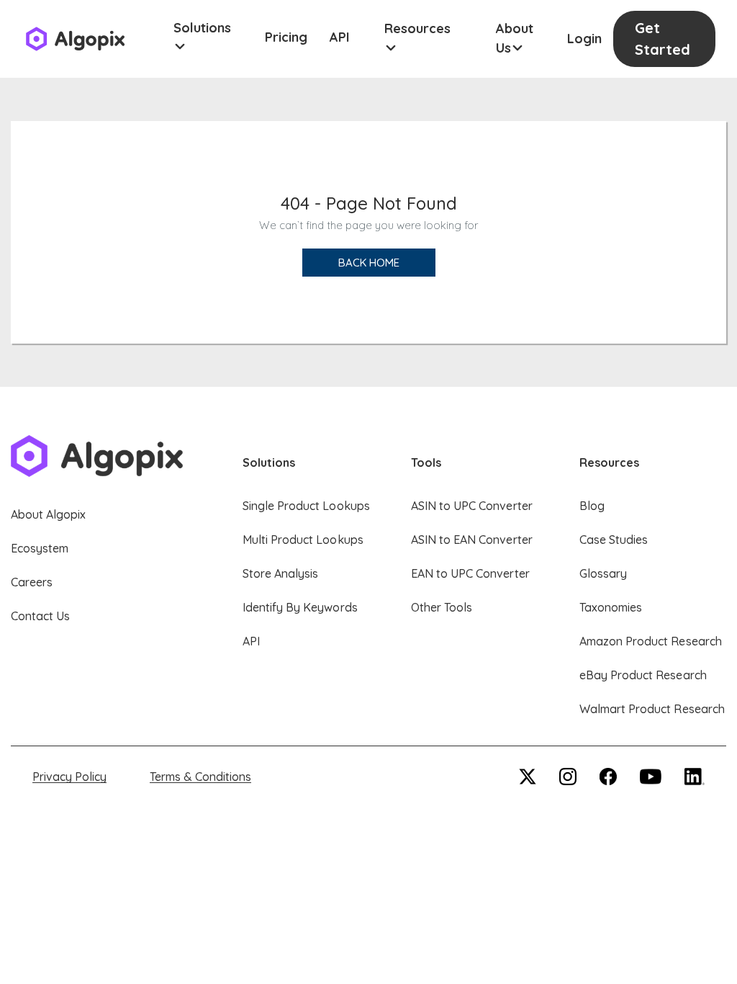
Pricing (286, 37)
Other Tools (441, 607)
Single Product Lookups (306, 505)
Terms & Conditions (200, 776)
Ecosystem (39, 548)
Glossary (603, 573)
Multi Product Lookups (303, 539)
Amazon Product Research (650, 641)
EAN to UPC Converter (470, 573)
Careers (32, 582)
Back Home (368, 262)
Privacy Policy (69, 776)
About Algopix (48, 514)
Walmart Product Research (652, 709)
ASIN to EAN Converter (472, 539)
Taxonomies (610, 607)
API (340, 37)
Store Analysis (280, 573)
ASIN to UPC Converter (472, 505)
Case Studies (613, 539)
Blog (592, 505)
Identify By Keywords (300, 607)
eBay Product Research (643, 675)
